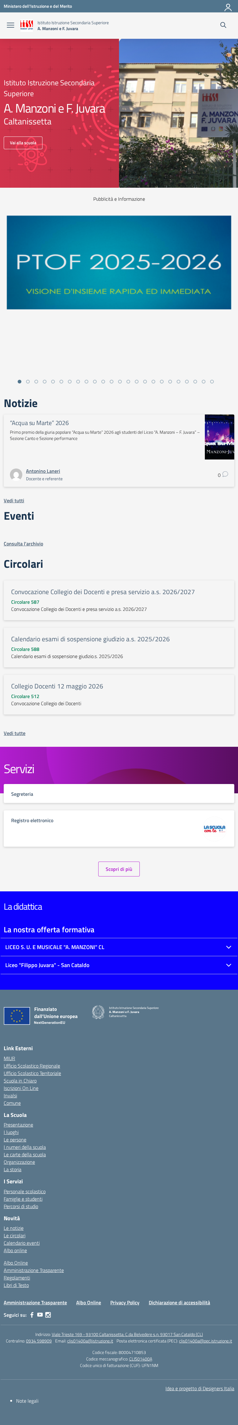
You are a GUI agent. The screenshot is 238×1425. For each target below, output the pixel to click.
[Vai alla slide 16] (145, 381)
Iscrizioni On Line (21, 1088)
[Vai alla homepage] (26, 26)
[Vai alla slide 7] (70, 381)
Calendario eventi (22, 1243)
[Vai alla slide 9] (86, 381)
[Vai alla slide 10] (95, 381)
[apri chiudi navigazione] (10, 25)
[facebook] (32, 1315)
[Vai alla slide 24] (212, 381)
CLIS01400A (140, 1359)
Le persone (15, 1139)
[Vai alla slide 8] (78, 381)
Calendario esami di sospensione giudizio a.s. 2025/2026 (90, 639)
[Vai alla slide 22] (195, 381)
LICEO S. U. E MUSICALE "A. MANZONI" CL (54, 947)
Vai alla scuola (23, 142)
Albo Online (16, 1262)
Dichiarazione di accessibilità (179, 1302)
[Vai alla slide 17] (153, 381)
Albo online (15, 1250)
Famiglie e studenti (23, 1199)
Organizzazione (19, 1162)
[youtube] (40, 1315)
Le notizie (14, 1228)
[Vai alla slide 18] (162, 381)
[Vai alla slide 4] (44, 381)
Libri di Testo (16, 1285)
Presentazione (18, 1124)
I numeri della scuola (25, 1147)
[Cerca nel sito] (223, 26)
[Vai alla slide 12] (111, 381)
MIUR (9, 1058)
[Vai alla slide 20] (178, 381)
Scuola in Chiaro (20, 1080)
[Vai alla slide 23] (203, 381)
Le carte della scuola (25, 1154)
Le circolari (14, 1235)
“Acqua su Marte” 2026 (39, 423)
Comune (12, 1103)
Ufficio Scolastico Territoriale (32, 1073)
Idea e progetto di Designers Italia (199, 1388)
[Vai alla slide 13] (120, 381)
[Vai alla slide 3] (36, 381)
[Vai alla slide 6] (61, 381)
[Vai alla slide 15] (137, 381)
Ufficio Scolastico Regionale (32, 1065)
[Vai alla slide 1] (19, 381)
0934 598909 (39, 1341)
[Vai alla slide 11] (103, 381)
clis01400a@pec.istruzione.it (205, 1341)
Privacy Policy (124, 1302)
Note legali (27, 1401)
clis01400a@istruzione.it (90, 1341)
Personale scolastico (25, 1191)
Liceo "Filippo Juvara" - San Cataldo (47, 965)
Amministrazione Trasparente (34, 1270)
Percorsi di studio (21, 1206)
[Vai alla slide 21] (187, 381)
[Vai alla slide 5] (53, 381)
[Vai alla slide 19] (170, 381)
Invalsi (10, 1095)
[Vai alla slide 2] (28, 381)
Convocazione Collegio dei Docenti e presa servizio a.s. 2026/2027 (103, 592)
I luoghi (11, 1132)
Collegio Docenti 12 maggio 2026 (57, 686)
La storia (12, 1169)
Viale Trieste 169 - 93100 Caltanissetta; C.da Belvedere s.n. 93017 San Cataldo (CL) (127, 1334)
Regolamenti (17, 1277)
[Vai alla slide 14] (128, 381)
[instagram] (48, 1315)
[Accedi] (228, 6)
